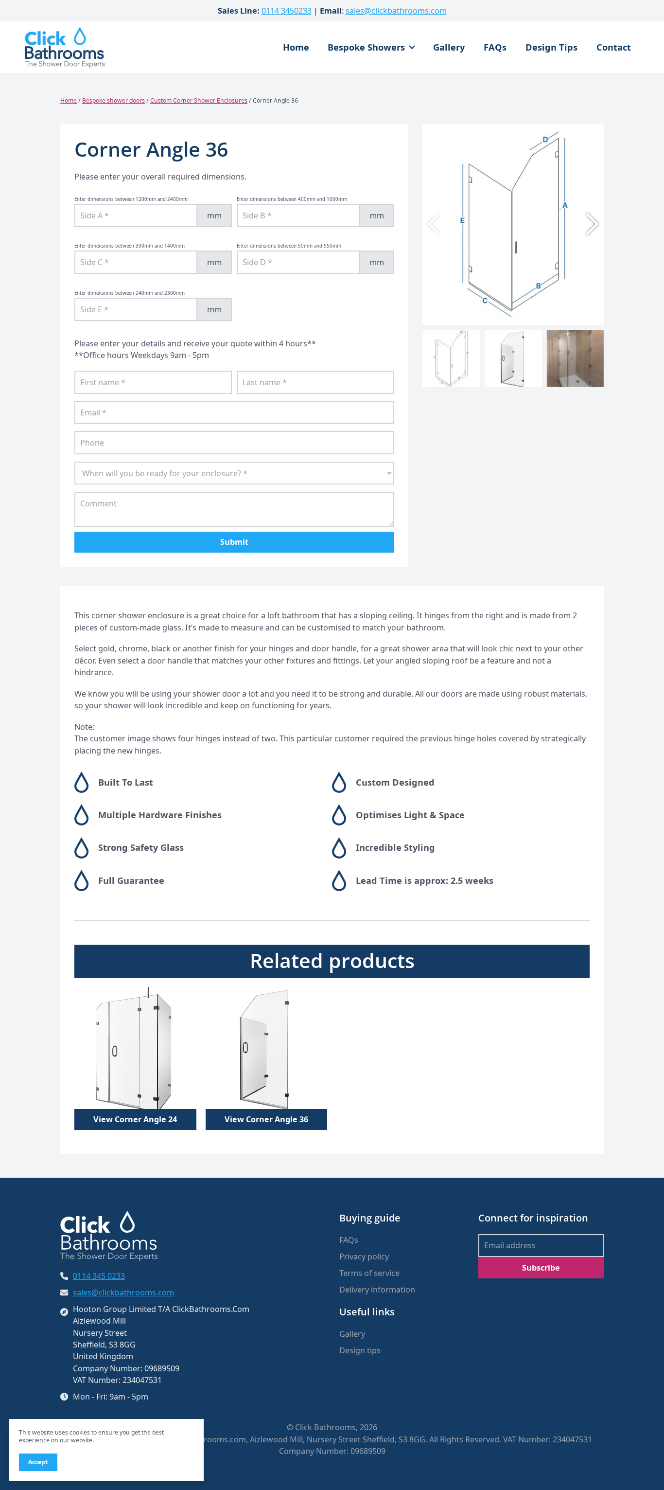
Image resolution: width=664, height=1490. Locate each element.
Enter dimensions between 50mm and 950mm (289, 246)
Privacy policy (364, 1256)
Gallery (449, 47)
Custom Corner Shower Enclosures (198, 100)
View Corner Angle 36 (266, 1119)
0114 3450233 (287, 10)
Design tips (360, 1350)
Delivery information (377, 1289)
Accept (38, 1462)
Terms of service (369, 1273)
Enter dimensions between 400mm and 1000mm (292, 199)
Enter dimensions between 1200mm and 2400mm (131, 199)
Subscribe (541, 1267)
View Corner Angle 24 (135, 1119)
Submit (234, 542)
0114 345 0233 (99, 1276)
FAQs (495, 47)
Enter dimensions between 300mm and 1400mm (129, 246)
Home (296, 47)
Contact (613, 47)
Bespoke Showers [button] (366, 47)
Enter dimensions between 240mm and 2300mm (129, 293)
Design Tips (551, 47)
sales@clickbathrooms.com (396, 10)
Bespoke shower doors (113, 100)
